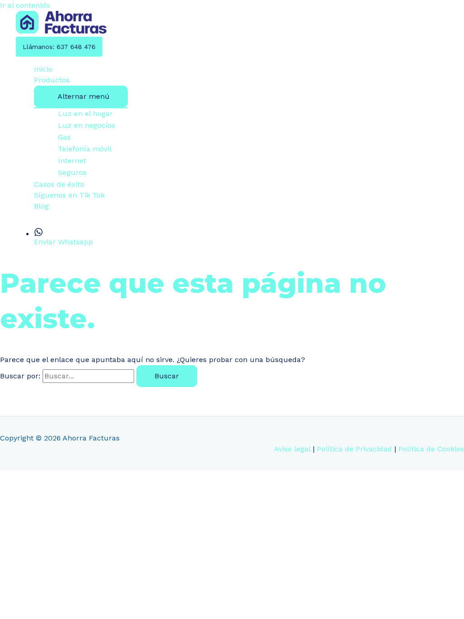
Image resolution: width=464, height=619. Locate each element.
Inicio (43, 69)
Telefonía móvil (84, 149)
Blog (41, 206)
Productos (52, 80)
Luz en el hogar (85, 113)
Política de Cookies (431, 449)
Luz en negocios (86, 125)
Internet (72, 160)
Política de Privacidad (354, 449)
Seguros (72, 172)
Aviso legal (292, 449)
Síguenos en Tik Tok (69, 195)
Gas (64, 137)
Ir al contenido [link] (25, 5)
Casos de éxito (59, 184)
